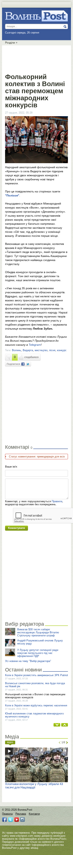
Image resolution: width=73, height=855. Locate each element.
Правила (57, 501)
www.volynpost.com (21, 835)
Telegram (35, 344)
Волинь (16, 350)
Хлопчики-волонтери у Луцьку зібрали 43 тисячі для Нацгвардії (34, 785)
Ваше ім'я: (11, 466)
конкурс (62, 350)
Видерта (28, 350)
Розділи (11, 42)
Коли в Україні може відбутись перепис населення (36, 705)
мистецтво (41, 350)
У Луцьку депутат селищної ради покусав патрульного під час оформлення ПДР (37, 653)
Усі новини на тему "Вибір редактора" (28, 661)
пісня (52, 350)
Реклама (20, 813)
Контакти (34, 813)
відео (10, 742)
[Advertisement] (37, 58)
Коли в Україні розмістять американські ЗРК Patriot (36, 675)
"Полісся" (12, 195)
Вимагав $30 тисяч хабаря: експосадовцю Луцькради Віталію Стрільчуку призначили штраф (38, 632)
